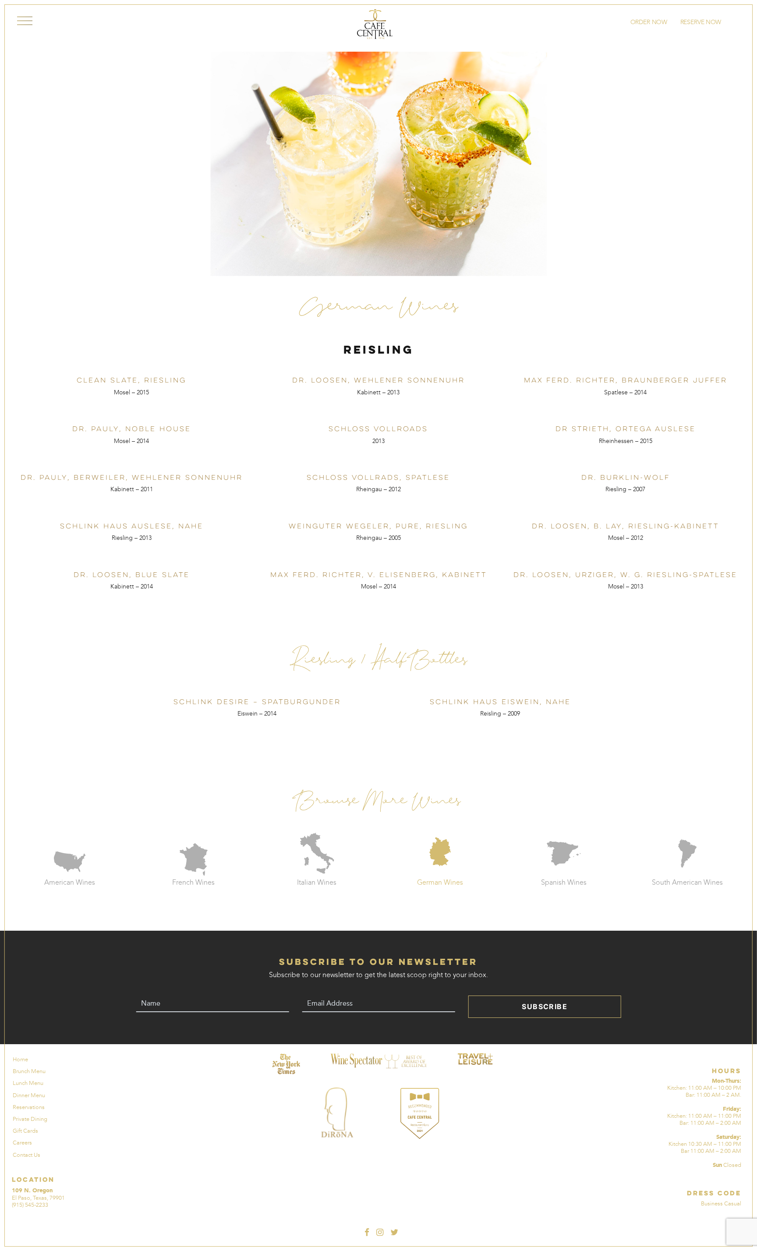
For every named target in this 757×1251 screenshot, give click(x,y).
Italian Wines (316, 882)
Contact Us (26, 1155)
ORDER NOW (648, 22)
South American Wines (687, 882)
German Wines (440, 882)
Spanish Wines (564, 882)
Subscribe (544, 1006)
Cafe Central (375, 24)
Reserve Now (701, 22)
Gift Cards (25, 1130)
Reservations (29, 1107)
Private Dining (30, 1119)
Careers (22, 1142)
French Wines (193, 882)
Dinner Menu (29, 1095)
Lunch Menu (28, 1083)
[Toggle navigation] (25, 22)
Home (20, 1059)
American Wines (69, 882)
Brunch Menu (29, 1071)
